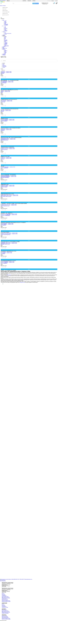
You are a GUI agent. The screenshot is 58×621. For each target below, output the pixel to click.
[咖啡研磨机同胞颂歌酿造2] (29, 176)
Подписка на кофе (5, 7)
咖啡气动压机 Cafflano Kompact (6, 196)
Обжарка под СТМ (5, 13)
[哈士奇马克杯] (29, 101)
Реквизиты (3, 594)
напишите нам (22, 282)
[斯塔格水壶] (29, 129)
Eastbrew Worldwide (5, 613)
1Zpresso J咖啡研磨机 (4, 167)
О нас (3, 593)
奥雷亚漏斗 (2, 73)
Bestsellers (4, 65)
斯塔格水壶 (2, 130)
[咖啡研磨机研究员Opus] (29, 139)
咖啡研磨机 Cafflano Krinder (5, 244)
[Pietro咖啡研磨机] (29, 81)
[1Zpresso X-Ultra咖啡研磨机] (29, 214)
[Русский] (5, 0)
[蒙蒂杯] (29, 91)
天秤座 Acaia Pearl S (4, 149)
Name (3, 64)
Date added (4, 66)
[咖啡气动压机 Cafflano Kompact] (29, 195)
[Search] (28, 3)
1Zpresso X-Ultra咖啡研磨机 (5, 215)
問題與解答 (29, 0)
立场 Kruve (2, 159)
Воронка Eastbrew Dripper (6, 601)
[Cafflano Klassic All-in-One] (29, 205)
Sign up (52, 0)
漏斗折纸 (2, 111)
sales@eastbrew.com (28, 579)
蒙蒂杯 (2, 92)
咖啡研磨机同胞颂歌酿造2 (5, 177)
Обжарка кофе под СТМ (6, 598)
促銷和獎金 (24, 0)
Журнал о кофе (4, 615)
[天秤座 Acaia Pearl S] (29, 148)
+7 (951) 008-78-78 (22, 579)
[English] (3, 0)
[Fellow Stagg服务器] (29, 262)
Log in (56, 0)
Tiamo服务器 (3, 253)
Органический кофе (5, 617)
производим (9, 274)
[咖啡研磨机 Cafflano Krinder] (29, 243)
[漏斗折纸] (29, 110)
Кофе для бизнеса (5, 10)
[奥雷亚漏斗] (29, 72)
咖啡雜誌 (34, 0)
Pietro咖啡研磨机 (3, 82)
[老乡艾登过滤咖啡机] (29, 120)
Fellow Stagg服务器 (4, 263)
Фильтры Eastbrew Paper (6, 600)
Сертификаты (4, 595)
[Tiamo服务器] (29, 252)
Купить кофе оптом (5, 596)
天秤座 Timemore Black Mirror (5, 234)
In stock (4, 67)
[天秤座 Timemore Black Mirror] (29, 233)
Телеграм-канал (2, 580)
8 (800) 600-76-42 (16, 579)
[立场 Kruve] (29, 158)
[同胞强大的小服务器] (29, 186)
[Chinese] (1, 0)
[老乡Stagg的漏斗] (29, 224)
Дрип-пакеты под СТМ (5, 597)
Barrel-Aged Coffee (5, 616)
